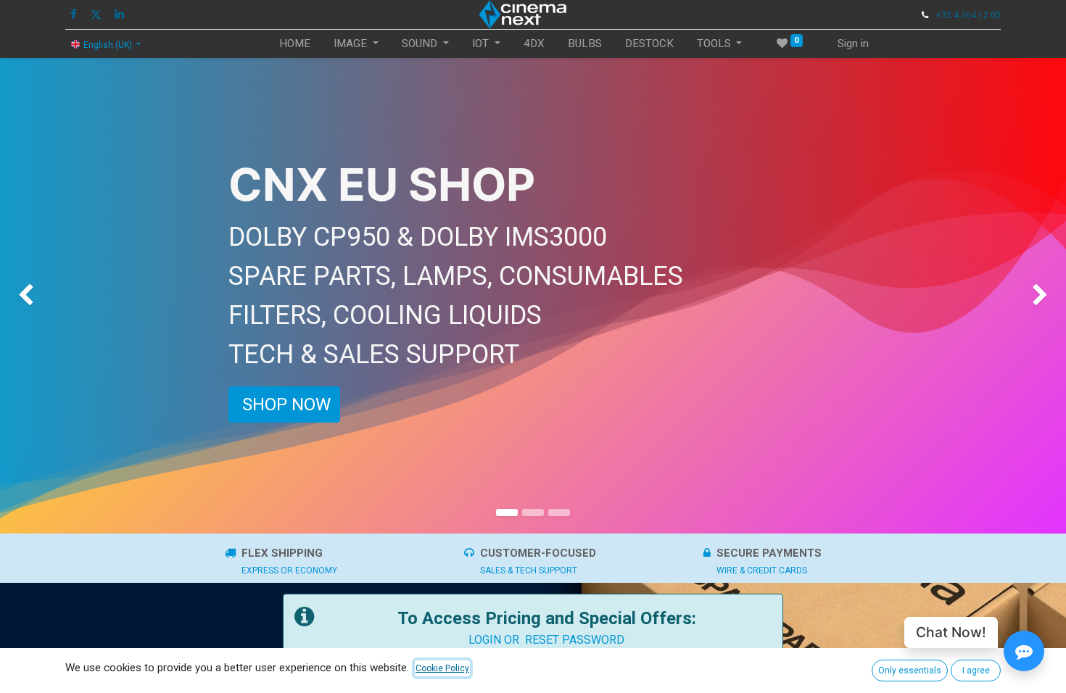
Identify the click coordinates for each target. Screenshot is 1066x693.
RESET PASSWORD (574, 640)
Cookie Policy (442, 668)
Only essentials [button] (909, 670)
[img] (43, 296)
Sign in (853, 43)
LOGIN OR (496, 640)
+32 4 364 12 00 (968, 15)
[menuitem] (295, 44)
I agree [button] (976, 670)
